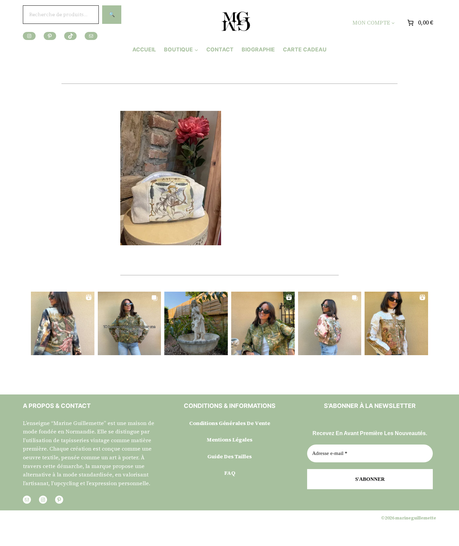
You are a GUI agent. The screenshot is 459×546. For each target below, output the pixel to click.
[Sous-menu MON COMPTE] (393, 23)
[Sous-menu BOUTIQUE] (196, 49)
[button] (62, 323)
